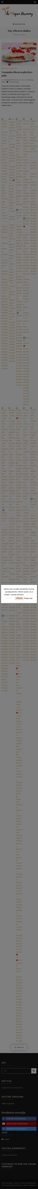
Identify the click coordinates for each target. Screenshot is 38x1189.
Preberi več (28, 598)
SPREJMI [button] (19, 598)
